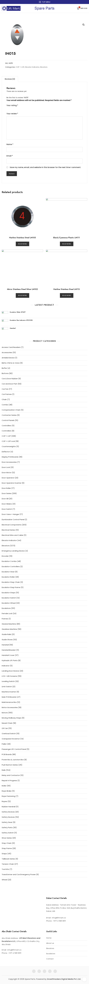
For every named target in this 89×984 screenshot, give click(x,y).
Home (48, 938)
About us (50, 943)
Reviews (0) (10, 79)
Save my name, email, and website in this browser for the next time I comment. (45, 167)
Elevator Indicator (32, 67)
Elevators (43, 67)
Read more (22, 244)
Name (9, 144)
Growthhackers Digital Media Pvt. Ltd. (64, 979)
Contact (50, 959)
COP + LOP (20, 67)
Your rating (12, 105)
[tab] (10, 79)
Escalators (50, 953)
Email (9, 156)
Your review (12, 113)
